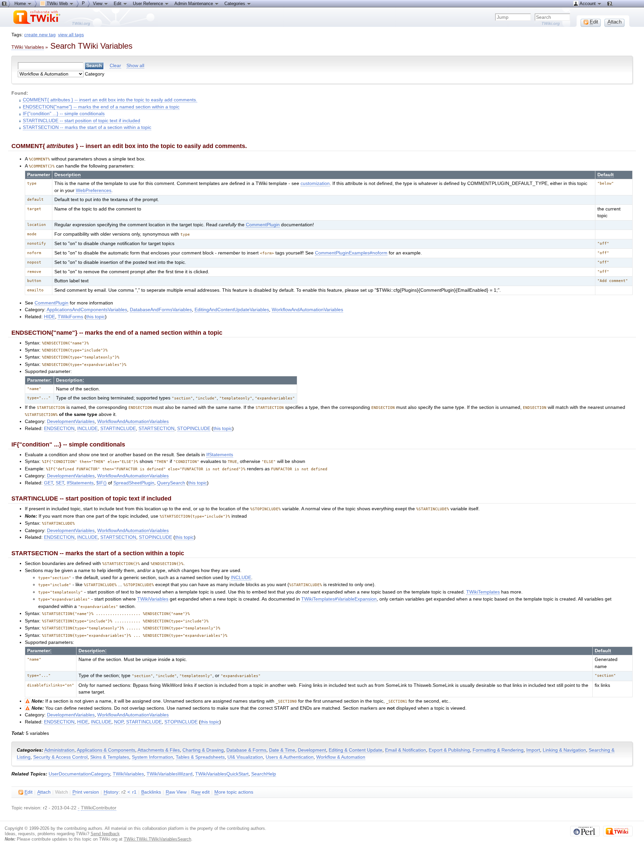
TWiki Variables (27, 47)
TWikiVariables (152, 599)
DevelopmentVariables (71, 421)
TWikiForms (70, 316)
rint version (85, 792)
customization (315, 183)
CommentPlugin (263, 224)
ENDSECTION (59, 428)
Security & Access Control (60, 757)
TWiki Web (57, 3)
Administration (59, 750)
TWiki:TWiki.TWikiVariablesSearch (157, 839)
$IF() (101, 482)
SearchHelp (263, 773)
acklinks (151, 792)
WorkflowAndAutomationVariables (307, 309)
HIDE (49, 316)
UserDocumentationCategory (79, 773)
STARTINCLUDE (118, 428)
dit (28, 792)
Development (312, 750)
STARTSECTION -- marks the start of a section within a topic (87, 127)
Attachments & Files (159, 750)
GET (48, 482)
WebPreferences (93, 190)
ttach (44, 792)
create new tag (40, 34)
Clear (115, 65)
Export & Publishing (449, 750)
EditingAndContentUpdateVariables (232, 309)
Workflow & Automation (340, 757)
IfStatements (219, 454)
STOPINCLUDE (193, 428)
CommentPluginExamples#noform (351, 252)
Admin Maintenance (194, 3)
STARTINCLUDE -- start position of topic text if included (81, 120)
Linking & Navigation (564, 750)
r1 (134, 792)
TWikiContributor (98, 807)
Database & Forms (246, 750)
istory (111, 792)
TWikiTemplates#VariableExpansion (339, 599)
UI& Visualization (245, 757)
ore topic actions (233, 792)
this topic (95, 316)
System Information (152, 757)
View (98, 3)
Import (533, 750)
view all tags (71, 34)
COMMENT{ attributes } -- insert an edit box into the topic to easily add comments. (110, 99)
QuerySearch (171, 482)
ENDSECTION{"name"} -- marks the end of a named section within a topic (101, 106)
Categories (235, 3)
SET (60, 482)
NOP (118, 721)
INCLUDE (87, 428)
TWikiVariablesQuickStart (222, 773)
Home (20, 3)
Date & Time (282, 750)
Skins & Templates (109, 757)
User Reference (148, 3)
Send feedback (105, 833)
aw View (176, 792)
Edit (118, 3)
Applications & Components (106, 750)
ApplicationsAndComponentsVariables (87, 309)
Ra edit (200, 792)
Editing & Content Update (355, 750)
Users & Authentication (290, 757)
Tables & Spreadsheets (200, 757)
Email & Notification (405, 750)
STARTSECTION (156, 428)
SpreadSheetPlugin (133, 482)
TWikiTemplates (483, 592)
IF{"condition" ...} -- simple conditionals (64, 113)
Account (588, 3)
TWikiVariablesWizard (170, 773)
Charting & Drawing (203, 750)
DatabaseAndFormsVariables (161, 309)
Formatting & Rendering (498, 750)
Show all (135, 65)
